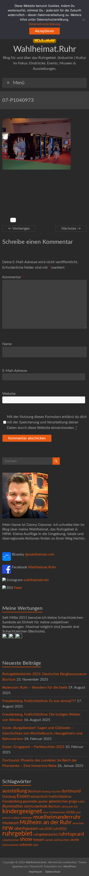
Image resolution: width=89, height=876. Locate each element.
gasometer (30, 801)
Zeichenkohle (10, 845)
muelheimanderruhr (57, 817)
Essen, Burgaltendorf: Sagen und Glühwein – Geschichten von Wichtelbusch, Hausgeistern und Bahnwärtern (42, 733)
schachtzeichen (10, 840)
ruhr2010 (59, 829)
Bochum (34, 791)
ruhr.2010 (45, 829)
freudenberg (12, 801)
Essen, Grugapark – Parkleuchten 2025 (33, 747)
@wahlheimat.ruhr (40, 554)
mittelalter (26, 818)
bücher (56, 791)
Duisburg (9, 796)
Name (7, 344)
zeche (74, 840)
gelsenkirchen (58, 801)
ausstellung (14, 790)
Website (9, 394)
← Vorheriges (19, 228)
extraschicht (39, 796)
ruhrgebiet (17, 833)
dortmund (71, 791)
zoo (35, 845)
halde (81, 801)
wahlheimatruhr (36, 580)
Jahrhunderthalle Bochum (42, 806)
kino (45, 812)
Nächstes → (71, 228)
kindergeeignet (22, 811)
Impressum (35, 871)
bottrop (46, 791)
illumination (12, 806)
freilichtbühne (60, 796)
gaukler (43, 801)
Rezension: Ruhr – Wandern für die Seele (34, 687)
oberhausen (26, 828)
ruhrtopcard (71, 834)
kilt (76, 806)
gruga (73, 801)
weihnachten (61, 840)
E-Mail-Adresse (14, 370)
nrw (7, 828)
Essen (23, 796)
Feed (18, 588)
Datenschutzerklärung (44, 24)
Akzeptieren (44, 31)
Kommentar (13, 277)
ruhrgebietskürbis (45, 834)
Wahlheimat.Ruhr (44, 49)
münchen (78, 823)
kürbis (70, 812)
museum (10, 823)
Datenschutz (52, 871)
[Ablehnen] (83, 19)
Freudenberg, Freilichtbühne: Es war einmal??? (39, 701)
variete (49, 840)
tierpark (38, 840)
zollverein (25, 845)
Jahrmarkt (67, 806)
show (26, 839)
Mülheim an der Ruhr (46, 822)
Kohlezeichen (57, 812)
